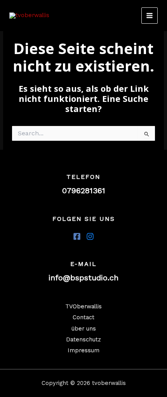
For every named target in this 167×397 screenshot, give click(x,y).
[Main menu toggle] (149, 15)
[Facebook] (77, 236)
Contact (83, 317)
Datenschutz (83, 339)
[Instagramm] (90, 236)
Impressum (83, 350)
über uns (83, 328)
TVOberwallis (83, 306)
